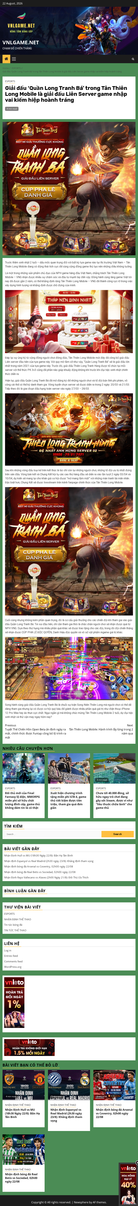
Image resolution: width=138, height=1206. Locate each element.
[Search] (133, 59)
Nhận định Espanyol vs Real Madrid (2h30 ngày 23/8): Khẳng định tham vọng (48, 861)
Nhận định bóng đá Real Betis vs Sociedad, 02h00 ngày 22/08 (40, 872)
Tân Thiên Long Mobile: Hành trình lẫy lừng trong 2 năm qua (101, 729)
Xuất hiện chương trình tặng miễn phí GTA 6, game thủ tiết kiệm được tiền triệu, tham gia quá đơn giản (68, 800)
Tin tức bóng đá (13, 924)
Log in (7, 950)
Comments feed (13, 961)
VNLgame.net (21, 42)
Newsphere (81, 1202)
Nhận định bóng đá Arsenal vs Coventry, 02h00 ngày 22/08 (38, 866)
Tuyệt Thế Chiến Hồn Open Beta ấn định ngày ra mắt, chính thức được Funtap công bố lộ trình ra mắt (35, 731)
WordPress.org (12, 966)
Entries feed (11, 955)
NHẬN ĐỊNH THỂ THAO (17, 919)
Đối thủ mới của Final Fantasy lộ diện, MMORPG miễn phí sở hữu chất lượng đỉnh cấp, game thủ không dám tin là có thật (22, 800)
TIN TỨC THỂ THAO (15, 930)
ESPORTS (10, 81)
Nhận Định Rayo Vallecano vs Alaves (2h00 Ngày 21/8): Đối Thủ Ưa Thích (46, 877)
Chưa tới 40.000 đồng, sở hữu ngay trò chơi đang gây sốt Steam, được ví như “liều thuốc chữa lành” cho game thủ (114, 800)
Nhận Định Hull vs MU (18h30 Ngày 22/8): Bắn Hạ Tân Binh (38, 855)
